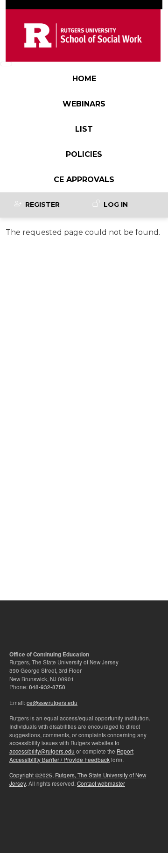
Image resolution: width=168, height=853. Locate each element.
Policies (84, 154)
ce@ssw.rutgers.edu (52, 702)
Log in (116, 204)
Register (42, 204)
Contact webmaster (101, 783)
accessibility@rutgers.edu (42, 751)
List (84, 129)
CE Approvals (84, 179)
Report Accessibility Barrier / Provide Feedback (71, 755)
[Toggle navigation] (6, 64)
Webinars (84, 103)
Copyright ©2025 (30, 775)
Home (84, 78)
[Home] (83, 35)
